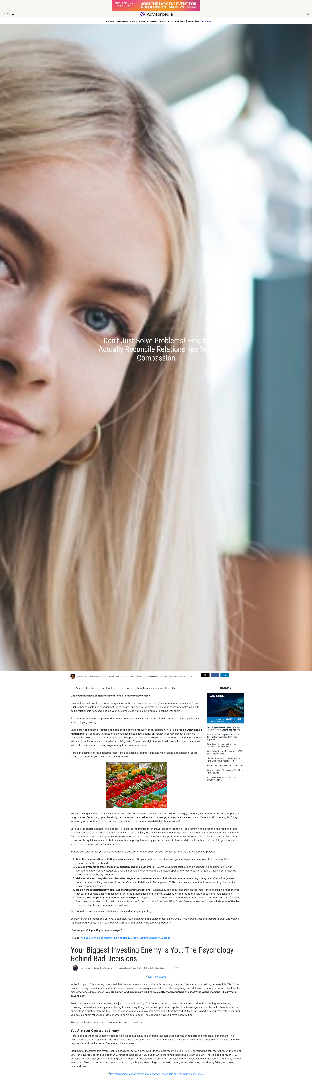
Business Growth (158, 21)
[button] (205, 675)
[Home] (156, 14)
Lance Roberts (100, 968)
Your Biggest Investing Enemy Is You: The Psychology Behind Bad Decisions (137, 968)
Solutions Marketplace (126, 21)
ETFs (170, 21)
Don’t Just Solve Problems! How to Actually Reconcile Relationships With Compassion (149, 676)
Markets (110, 21)
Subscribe (206, 21)
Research (143, 21)
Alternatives (193, 21)
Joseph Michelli (108, 676)
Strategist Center (86, 968)
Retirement (180, 21)
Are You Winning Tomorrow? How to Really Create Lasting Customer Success (125, 937)
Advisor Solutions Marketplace (89, 676)
